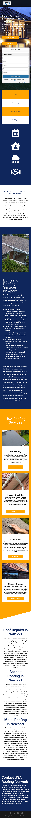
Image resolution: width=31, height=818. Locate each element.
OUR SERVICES (9, 43)
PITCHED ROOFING (15, 598)
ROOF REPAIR (15, 556)
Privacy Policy (9, 816)
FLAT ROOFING (15, 467)
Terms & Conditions (20, 816)
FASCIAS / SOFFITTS (15, 511)
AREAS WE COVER (10, 37)
